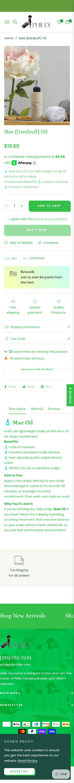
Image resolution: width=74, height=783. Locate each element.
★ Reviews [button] (70, 395)
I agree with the (38, 219)
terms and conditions (50, 219)
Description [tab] (17, 409)
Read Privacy (27, 760)
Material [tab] (37, 409)
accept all (19, 771)
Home (9, 38)
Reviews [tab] (54, 409)
